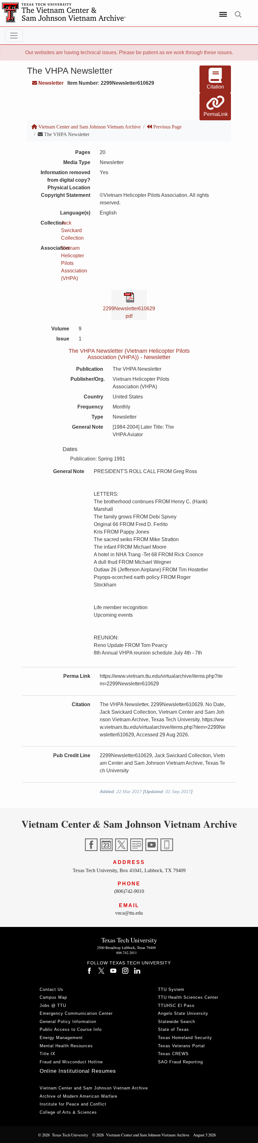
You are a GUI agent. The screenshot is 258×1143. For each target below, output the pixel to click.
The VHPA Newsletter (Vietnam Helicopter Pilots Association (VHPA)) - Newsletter (129, 353)
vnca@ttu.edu (129, 913)
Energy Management (61, 1037)
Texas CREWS (173, 1053)
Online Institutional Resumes (78, 1071)
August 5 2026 (204, 1135)
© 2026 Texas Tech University (63, 1135)
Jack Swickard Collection (72, 230)
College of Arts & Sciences (68, 1112)
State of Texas (173, 1029)
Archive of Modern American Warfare (78, 1096)
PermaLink (216, 114)
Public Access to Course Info (71, 1029)
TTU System (171, 989)
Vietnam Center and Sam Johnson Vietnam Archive (89, 126)
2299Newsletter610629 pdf (129, 312)
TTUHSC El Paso (176, 1005)
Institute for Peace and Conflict (73, 1104)
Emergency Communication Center (76, 1013)
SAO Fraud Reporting (180, 1062)
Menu (222, 11)
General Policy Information (68, 1021)
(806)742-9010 (129, 891)
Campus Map (53, 997)
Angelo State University (183, 1013)
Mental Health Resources (66, 1045)
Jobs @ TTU (53, 1005)
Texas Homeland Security (185, 1037)
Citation (215, 86)
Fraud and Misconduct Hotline (71, 1062)
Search (238, 11)
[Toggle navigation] (14, 35)
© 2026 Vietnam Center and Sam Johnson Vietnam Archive (140, 1135)
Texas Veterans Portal (181, 1045)
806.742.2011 (126, 952)
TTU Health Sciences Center (188, 997)
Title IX (47, 1053)
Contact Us (51, 989)
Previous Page (167, 126)
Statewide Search (176, 1021)
